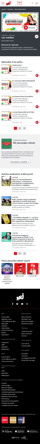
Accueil (3, 9)
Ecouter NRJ (5, 317)
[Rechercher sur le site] (32, 3)
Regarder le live (6, 319)
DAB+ (3, 345)
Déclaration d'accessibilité (9, 401)
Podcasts (10, 9)
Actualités (24, 354)
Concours (24, 356)
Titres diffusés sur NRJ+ (8, 359)
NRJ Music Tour (26, 319)
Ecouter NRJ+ (5, 357)
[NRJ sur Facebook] (12, 304)
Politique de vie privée (8, 394)
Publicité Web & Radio (8, 390)
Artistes (24, 336)
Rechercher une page (28, 360)
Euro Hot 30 (25, 344)
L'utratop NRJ (25, 346)
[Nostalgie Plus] (21, 420)
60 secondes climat (20, 9)
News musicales (26, 334)
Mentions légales (6, 388)
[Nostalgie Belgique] (13, 420)
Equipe (3, 333)
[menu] (2, 3)
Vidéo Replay (5, 328)
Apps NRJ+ (4, 373)
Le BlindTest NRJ (26, 331)
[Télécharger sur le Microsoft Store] (33, 431)
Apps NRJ (4, 347)
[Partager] (37, 36)
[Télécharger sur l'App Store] (19, 431)
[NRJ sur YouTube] (22, 304)
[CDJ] (24, 438)
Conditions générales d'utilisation (12, 392)
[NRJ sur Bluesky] (17, 304)
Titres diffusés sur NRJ (8, 321)
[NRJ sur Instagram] (27, 304)
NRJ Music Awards (27, 324)
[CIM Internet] (15, 438)
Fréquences (5, 343)
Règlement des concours (9, 397)
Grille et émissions (7, 330)
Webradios (4, 324)
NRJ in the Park (26, 317)
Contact (4, 383)
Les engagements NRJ (28, 358)
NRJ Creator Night (27, 321)
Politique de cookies (7, 403)
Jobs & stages (5, 385)
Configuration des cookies (9, 405)
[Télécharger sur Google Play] (7, 431)
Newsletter (5, 335)
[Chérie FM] (4, 420)
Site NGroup (5, 399)
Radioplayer (5, 349)
